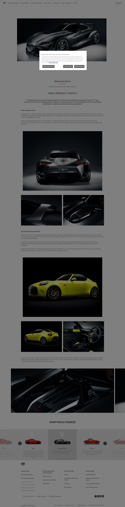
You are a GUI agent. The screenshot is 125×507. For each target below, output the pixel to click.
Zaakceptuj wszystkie (79, 66)
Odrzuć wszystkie (68, 66)
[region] (63, 60)
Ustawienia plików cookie (48, 66)
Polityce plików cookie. (53, 62)
